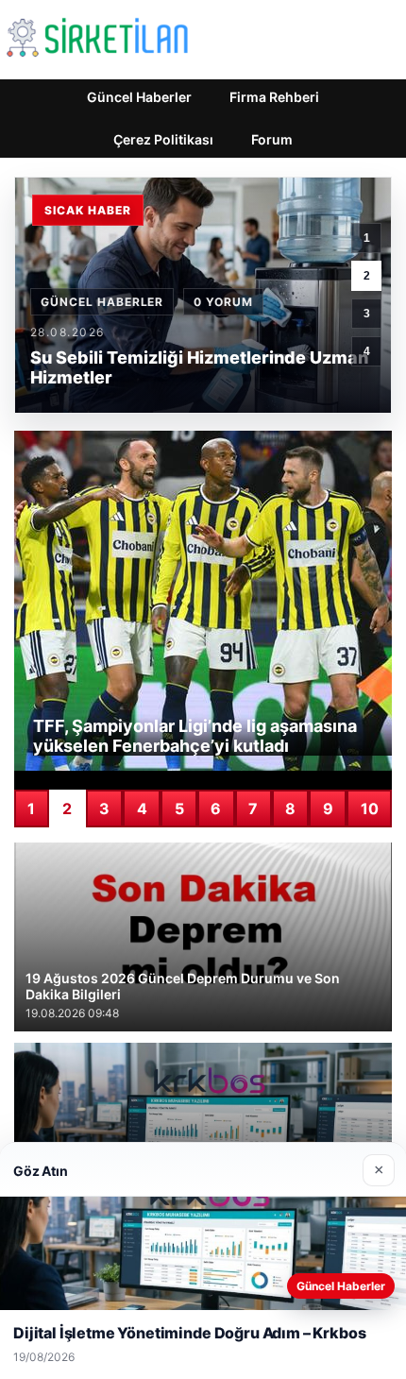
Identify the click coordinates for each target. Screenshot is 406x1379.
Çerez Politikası (163, 139)
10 (370, 808)
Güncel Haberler (139, 97)
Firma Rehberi (274, 97)
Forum (272, 139)
